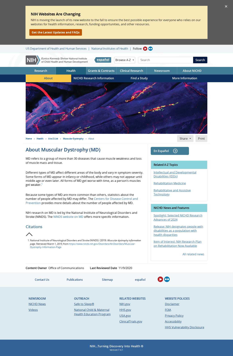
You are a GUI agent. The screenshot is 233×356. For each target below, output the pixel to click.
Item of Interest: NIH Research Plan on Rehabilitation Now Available (178, 244)
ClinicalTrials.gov (130, 321)
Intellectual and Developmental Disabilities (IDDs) (175, 174)
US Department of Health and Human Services (56, 49)
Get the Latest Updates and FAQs (56, 32)
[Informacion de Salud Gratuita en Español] (102, 60)
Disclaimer (172, 304)
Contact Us (42, 280)
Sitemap (107, 280)
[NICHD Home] (57, 60)
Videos (33, 310)
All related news (193, 254)
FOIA (168, 310)
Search (200, 60)
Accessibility (173, 321)
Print (201, 139)
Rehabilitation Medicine (170, 183)
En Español (161, 151)
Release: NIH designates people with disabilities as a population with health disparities (178, 231)
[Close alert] (226, 6)
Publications (75, 280)
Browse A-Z (123, 60)
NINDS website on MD (68, 217)
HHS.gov (125, 310)
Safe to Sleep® (84, 304)
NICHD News (37, 304)
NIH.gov (124, 304)
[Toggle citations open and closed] (29, 234)
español (140, 280)
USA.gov (125, 316)
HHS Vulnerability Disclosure (184, 327)
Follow (137, 49)
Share (184, 139)
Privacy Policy (174, 316)
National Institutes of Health (109, 49)
